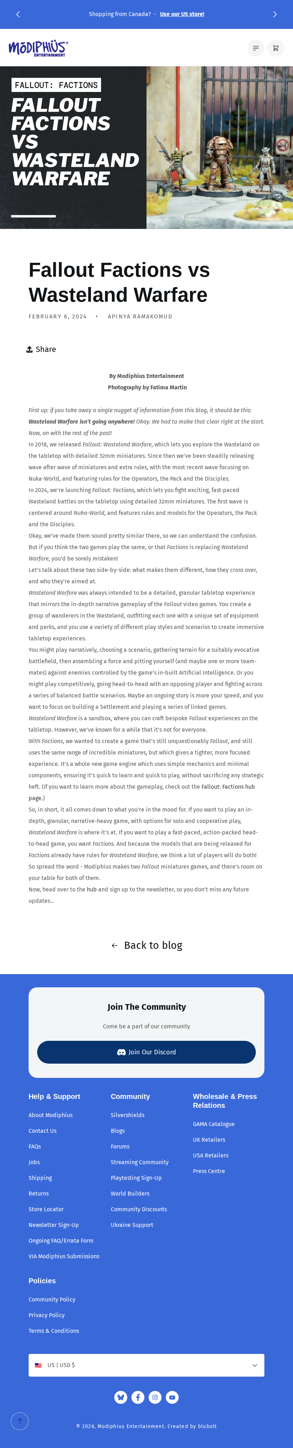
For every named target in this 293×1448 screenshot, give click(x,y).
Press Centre (209, 1171)
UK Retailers (209, 1139)
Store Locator (46, 1209)
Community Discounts (139, 1209)
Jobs (34, 1162)
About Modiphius (51, 1115)
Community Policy (52, 1299)
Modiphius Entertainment (131, 1426)
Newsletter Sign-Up (54, 1225)
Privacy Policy (47, 1315)
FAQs (35, 1146)
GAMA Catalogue (214, 1124)
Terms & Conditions (54, 1330)
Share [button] (46, 349)
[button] (18, 14)
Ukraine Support (132, 1225)
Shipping (40, 1178)
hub (92, 889)
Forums (120, 1146)
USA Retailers (210, 1155)
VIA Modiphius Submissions (64, 1256)
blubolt (207, 1426)
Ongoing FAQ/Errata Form (61, 1240)
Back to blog (153, 945)
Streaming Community (140, 1162)
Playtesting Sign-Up (136, 1178)
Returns (39, 1193)
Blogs (118, 1130)
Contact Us (42, 1130)
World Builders (130, 1193)
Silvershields (127, 1115)
